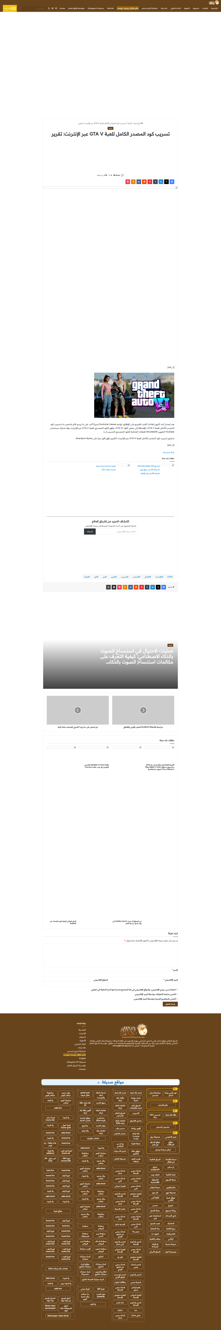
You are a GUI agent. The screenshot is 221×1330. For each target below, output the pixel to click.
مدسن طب (120, 1128)
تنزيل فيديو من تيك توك (66, 1299)
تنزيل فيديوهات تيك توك (66, 1308)
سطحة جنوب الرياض (100, 1250)
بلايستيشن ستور (135, 1288)
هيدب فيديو (155, 1223)
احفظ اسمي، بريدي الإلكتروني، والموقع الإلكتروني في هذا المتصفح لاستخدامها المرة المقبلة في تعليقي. (133, 989)
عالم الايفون (171, 1187)
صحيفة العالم (120, 1159)
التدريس (135, 1113)
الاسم (175, 970)
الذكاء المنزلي (175, 8)
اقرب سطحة (85, 1249)
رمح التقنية (170, 1228)
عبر (104, 577)
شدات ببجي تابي (120, 1179)
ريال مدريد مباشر (101, 1162)
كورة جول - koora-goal (66, 1126)
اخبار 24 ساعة (120, 1151)
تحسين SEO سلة (155, 1116)
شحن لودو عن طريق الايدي (120, 1275)
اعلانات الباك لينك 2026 (120, 1122)
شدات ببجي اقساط (136, 1172)
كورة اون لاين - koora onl (66, 1152)
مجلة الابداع (155, 1210)
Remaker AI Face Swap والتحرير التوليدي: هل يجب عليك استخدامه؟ (96, 766)
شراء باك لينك (136, 1093)
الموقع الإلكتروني (101, 980)
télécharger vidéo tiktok (58, 1316)
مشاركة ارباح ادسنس (155, 1094)
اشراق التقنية (155, 1159)
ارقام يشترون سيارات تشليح (101, 1272)
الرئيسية (214, 8)
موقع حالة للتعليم (136, 1152)
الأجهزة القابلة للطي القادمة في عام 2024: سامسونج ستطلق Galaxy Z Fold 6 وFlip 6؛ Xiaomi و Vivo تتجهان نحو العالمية (159, 767)
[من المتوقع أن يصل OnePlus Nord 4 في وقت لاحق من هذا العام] (127, 832)
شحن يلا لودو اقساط (120, 1194)
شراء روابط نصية (135, 1099)
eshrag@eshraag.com (122, 1045)
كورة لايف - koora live (66, 1242)
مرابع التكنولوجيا (155, 1168)
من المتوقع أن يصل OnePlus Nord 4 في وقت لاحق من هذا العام (127, 922)
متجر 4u (135, 1231)
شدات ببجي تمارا (120, 1172)
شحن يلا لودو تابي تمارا (120, 1243)
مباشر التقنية (155, 1239)
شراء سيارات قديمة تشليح (93, 1279)
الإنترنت (205, 8)
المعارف (170, 1223)
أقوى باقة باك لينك (85, 1111)
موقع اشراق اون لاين (155, 1143)
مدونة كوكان (155, 1187)
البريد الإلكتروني (171, 980)
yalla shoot (85, 1148)
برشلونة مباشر (85, 1154)
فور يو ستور (120, 1224)
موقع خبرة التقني (170, 1199)
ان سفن (170, 1167)
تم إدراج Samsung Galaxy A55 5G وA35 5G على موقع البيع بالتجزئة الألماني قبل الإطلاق (149, 470)
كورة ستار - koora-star (50, 1118)
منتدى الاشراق (136, 1121)
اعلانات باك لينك (100, 1132)
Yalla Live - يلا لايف (50, 1144)
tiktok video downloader (50, 1307)
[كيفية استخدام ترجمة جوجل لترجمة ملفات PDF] (123, 468)
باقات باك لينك (120, 1099)
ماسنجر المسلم (163, 1127)
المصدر (136, 577)
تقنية (130, 123)
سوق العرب (101, 1103)
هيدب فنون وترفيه (135, 1160)
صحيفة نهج (171, 1192)
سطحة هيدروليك (85, 1234)
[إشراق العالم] (213, 2)
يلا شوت (100, 1148)
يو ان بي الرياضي (120, 1144)
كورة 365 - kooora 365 (66, 1159)
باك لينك (164, 8)
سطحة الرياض (101, 1227)
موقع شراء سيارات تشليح (85, 1265)
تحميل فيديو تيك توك (50, 1299)
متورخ (170, 1205)
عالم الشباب (163, 1105)
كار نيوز (155, 1192)
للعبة (86, 577)
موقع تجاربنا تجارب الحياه (85, 1119)
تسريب (124, 577)
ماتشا (120, 1310)
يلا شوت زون (66, 1283)
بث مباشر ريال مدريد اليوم (85, 1296)
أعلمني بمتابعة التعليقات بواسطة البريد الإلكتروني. (155, 994)
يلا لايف (93, 1304)
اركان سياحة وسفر (163, 1150)
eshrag (117, 175)
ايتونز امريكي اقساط (120, 1250)
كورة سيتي (85, 1289)
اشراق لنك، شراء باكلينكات (136, 1106)
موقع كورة (58, 1211)
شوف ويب (155, 1174)
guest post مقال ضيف (85, 1094)
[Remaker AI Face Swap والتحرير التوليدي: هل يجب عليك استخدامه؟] (94, 754)
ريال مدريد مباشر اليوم (66, 1094)
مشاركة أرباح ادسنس (150, 8)
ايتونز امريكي (120, 1186)
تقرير (113, 577)
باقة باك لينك (170, 1115)
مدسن (155, 1205)
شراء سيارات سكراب (85, 1257)
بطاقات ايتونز (120, 1282)
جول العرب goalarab (100, 1295)
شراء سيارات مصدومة (85, 1272)
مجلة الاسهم (171, 1180)
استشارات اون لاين (155, 1217)
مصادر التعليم (120, 1133)
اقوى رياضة (136, 1128)
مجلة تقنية (135, 1143)
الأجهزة (187, 8)
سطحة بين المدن (101, 1234)
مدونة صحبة (170, 1244)
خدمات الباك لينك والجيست (101, 1095)
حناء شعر (120, 1302)
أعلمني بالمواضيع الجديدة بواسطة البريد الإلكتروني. (155, 999)
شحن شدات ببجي (136, 1265)
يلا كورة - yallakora (50, 1152)
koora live (50, 1133)
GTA (169, 577)
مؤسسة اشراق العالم (76, 8)
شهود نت (155, 1234)
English (110, 8)
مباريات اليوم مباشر (101, 1154)
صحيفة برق (155, 1137)
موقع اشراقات (170, 1143)
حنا (136, 1310)
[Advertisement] (110, 31)
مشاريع (85, 1125)
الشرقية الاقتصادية (155, 1181)
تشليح (100, 1256)
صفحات (62, 8)
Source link (168, 452)
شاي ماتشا (135, 1315)
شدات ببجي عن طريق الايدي (120, 1234)
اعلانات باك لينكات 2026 (58, 1268)
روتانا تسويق (170, 1210)
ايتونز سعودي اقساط (136, 1194)
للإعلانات (71, 1326)
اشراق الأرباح (155, 1252)
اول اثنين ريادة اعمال (171, 1094)
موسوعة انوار (170, 1252)
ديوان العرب (101, 1125)
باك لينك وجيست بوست (136, 1136)
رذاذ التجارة (155, 1228)
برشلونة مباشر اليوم (50, 1094)
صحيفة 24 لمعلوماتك (96, 8)
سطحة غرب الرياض (85, 1242)
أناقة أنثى (155, 1198)
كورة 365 (101, 1289)
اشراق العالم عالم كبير (120, 1114)
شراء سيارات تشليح (101, 1265)
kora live (50, 1170)
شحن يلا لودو (135, 1274)
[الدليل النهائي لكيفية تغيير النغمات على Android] (61, 832)
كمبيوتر (196, 8)
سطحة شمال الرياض (101, 1242)
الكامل (147, 577)
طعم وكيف (170, 1234)
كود (95, 577)
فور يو (120, 1257)
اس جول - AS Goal (50, 1159)
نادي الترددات (170, 1216)
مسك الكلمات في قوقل (171, 1160)
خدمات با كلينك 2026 (101, 1119)
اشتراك (90, 531)
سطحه (85, 1226)
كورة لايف (66, 1175)
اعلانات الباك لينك (120, 1106)
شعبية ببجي (136, 1282)
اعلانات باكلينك (93, 1138)
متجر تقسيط (120, 1209)
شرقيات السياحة (155, 1245)
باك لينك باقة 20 (85, 1104)
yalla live (58, 1108)
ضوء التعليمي (170, 1137)
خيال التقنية (171, 1174)
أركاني (170, 1239)
